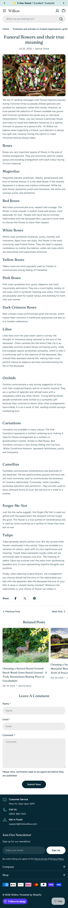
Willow (15, 894)
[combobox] (34, 19)
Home (6, 29)
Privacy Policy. (57, 859)
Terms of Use (41, 859)
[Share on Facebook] (15, 598)
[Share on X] (25, 598)
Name (7, 703)
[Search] (61, 19)
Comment (9, 735)
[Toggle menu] (4, 11)
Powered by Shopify (30, 894)
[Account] (57, 11)
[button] (4, 3)
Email (6, 719)
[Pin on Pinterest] (34, 598)
